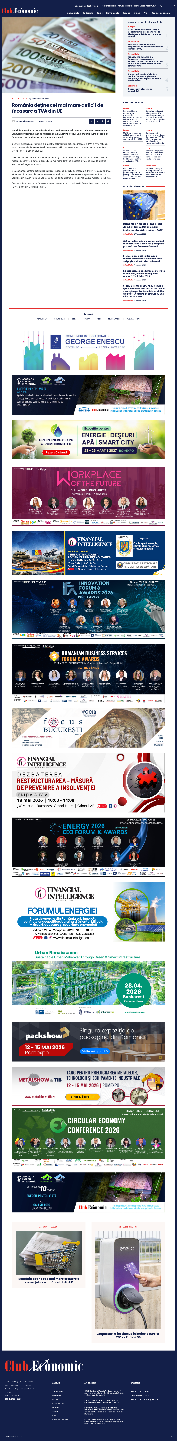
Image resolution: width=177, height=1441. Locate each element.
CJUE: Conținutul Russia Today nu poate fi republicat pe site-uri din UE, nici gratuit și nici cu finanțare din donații (145, 32)
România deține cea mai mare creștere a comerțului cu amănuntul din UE (48, 1280)
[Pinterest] (102, 121)
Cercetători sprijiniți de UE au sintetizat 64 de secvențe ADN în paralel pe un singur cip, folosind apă (155, 155)
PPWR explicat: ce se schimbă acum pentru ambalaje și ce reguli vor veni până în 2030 (133, 136)
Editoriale (132, 86)
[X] (97, 121)
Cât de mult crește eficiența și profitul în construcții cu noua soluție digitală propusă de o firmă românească (144, 77)
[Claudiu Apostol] (14, 121)
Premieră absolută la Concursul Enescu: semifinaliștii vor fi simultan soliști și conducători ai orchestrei (142, 259)
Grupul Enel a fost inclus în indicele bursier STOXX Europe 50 (128, 1335)
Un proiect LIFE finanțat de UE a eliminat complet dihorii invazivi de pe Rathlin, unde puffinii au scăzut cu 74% (132, 156)
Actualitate (19, 99)
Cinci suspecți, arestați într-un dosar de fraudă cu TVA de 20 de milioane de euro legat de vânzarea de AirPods (155, 138)
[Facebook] (174, 6)
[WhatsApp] (108, 121)
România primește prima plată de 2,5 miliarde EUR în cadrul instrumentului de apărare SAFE (155, 172)
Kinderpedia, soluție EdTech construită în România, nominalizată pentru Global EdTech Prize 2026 (144, 274)
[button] (165, 6)
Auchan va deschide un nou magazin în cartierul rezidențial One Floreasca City (145, 46)
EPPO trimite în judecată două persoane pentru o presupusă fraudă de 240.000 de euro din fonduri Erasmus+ (132, 173)
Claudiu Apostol (26, 121)
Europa (131, 26)
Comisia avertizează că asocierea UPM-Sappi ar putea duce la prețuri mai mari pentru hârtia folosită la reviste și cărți (155, 116)
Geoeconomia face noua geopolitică (140, 90)
